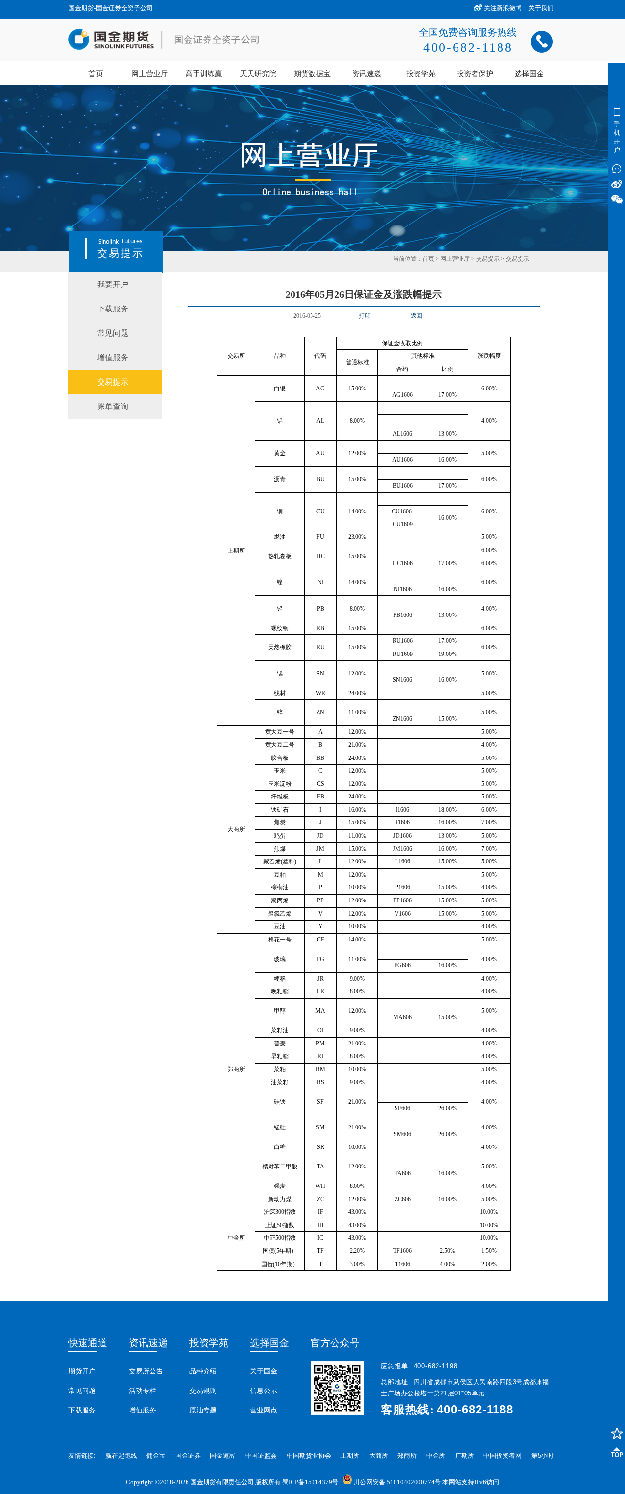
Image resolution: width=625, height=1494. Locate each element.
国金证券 (188, 1455)
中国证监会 (261, 1455)
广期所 (464, 1455)
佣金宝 (156, 1455)
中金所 (435, 1455)
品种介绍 (203, 1371)
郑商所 (407, 1455)
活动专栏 (142, 1390)
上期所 (349, 1455)
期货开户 (82, 1371)
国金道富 (222, 1455)
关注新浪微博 (503, 8)
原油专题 (203, 1410)
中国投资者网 (502, 1455)
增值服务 (142, 1410)
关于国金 (263, 1371)
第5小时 (542, 1455)
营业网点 (263, 1410)
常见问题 (82, 1390)
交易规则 (203, 1390)
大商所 (378, 1455)
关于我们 (541, 8)
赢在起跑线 (121, 1455)
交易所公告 (146, 1371)
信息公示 (263, 1390)
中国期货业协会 (309, 1455)
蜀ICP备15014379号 (310, 1482)
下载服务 (82, 1410)
